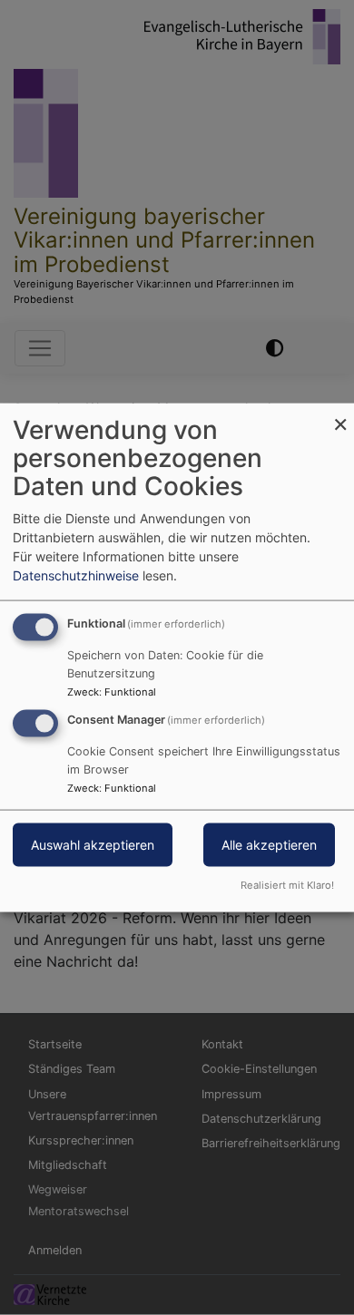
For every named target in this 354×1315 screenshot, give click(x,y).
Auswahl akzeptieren (92, 844)
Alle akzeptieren (269, 844)
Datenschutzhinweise (76, 575)
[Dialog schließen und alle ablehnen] (340, 415)
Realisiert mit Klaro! (287, 884)
